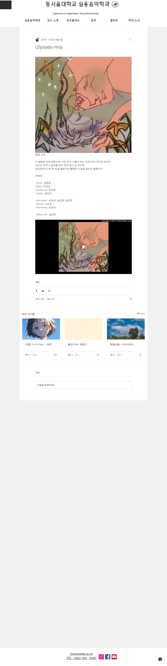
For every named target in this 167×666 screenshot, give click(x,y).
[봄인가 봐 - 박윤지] (83, 329)
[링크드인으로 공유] (43, 291)
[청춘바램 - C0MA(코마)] (126, 329)
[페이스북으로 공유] (36, 291)
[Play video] (83, 247)
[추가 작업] (130, 39)
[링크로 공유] (49, 291)
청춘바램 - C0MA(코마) (121, 344)
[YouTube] (114, 656)
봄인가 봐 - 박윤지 (77, 344)
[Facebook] (107, 656)
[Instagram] (101, 656)
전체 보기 (141, 313)
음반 (37, 282)
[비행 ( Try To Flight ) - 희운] (41, 329)
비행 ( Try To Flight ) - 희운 (38, 344)
